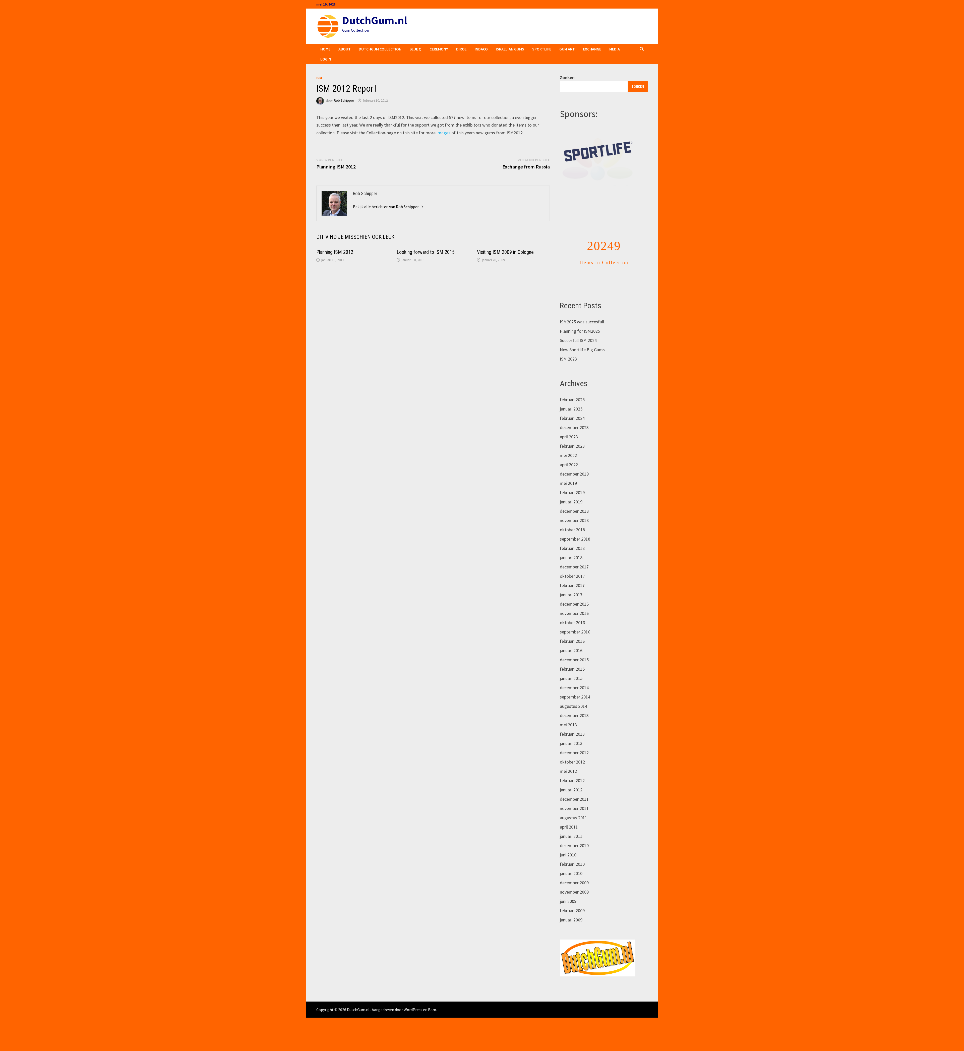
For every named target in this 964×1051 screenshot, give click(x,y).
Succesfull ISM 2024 (578, 340)
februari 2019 (572, 492)
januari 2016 (571, 650)
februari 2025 (572, 399)
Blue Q (415, 48)
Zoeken (567, 77)
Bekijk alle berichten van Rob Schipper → (388, 206)
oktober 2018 (572, 530)
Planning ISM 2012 (334, 252)
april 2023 (569, 437)
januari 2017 (571, 595)
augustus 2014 (573, 706)
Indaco (481, 48)
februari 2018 (572, 548)
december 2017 (574, 567)
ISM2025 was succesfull (582, 322)
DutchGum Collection (380, 48)
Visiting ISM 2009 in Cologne (505, 252)
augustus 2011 (573, 818)
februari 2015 (572, 669)
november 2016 (574, 613)
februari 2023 (572, 446)
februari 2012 (572, 780)
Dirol (461, 48)
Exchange (592, 48)
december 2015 (574, 660)
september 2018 (575, 539)
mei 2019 (568, 483)
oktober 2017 (572, 576)
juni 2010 (568, 855)
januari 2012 (571, 790)
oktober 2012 (572, 762)
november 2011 (574, 808)
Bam (432, 1009)
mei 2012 (568, 771)
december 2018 (574, 511)
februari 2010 (572, 864)
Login (325, 59)
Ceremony (439, 48)
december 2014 (574, 687)
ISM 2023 (568, 359)
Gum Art (567, 48)
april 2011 (569, 827)
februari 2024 (572, 418)
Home (325, 48)
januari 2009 (571, 920)
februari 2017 (572, 585)
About (344, 48)
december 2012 (574, 752)
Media (614, 48)
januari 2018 (571, 557)
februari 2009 (572, 910)
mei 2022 (568, 455)
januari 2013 (571, 743)
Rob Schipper (344, 100)
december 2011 (574, 799)
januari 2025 (571, 409)
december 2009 (574, 883)
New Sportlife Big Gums (582, 350)
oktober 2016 (572, 622)
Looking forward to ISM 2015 (426, 252)
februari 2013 (572, 734)
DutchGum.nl (374, 20)
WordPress (413, 1009)
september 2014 (575, 697)
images (444, 133)
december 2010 (574, 845)
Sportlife (541, 48)
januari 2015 (571, 678)
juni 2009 (568, 901)
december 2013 (574, 715)
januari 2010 (571, 873)
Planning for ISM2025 (580, 331)
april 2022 (569, 465)
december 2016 (574, 604)
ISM (319, 78)
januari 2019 (571, 502)
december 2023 (574, 427)
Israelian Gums (510, 48)
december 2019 (574, 474)
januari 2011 (571, 836)
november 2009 (574, 892)
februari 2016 (572, 641)
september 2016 (575, 632)
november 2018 (574, 520)
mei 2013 (568, 725)
